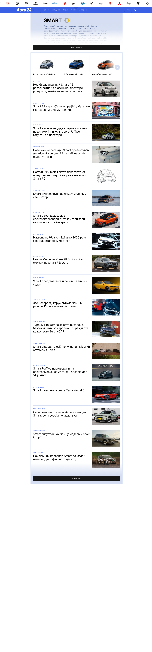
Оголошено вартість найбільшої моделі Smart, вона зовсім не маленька (59, 413)
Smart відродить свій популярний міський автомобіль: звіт (61, 348)
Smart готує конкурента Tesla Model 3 (58, 390)
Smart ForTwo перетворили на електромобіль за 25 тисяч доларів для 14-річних (60, 372)
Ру (135, 10)
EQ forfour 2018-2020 (102, 74)
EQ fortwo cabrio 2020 (73, 74)
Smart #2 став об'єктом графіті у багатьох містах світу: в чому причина (61, 108)
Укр (128, 10)
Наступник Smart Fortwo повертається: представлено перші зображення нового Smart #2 (60, 175)
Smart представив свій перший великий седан (60, 282)
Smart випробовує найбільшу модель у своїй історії (59, 195)
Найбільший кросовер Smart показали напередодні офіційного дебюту (59, 457)
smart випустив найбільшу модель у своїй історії (61, 435)
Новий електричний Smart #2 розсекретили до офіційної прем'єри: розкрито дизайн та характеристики (58, 88)
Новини (46, 10)
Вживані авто (84, 10)
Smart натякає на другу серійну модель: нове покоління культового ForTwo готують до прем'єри (60, 131)
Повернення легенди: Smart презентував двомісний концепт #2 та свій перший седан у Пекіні (61, 153)
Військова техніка (69, 10)
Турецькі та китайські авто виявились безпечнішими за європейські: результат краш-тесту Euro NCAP (60, 328)
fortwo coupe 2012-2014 (44, 74)
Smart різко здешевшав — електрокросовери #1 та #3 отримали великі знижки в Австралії (59, 219)
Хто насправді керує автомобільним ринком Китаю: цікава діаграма (57, 304)
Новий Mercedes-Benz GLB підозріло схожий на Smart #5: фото (58, 261)
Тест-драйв (55, 10)
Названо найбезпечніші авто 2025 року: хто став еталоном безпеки (60, 239)
